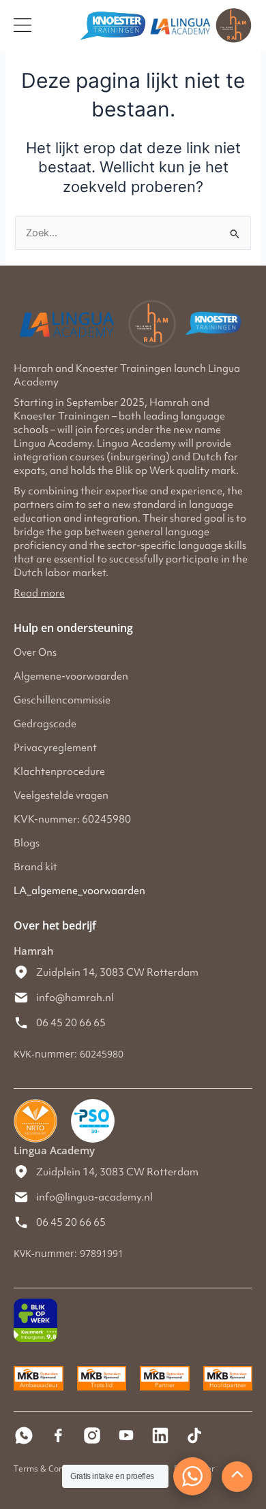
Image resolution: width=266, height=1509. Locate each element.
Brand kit (35, 867)
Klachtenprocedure (59, 771)
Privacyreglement (55, 747)
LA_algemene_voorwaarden (79, 891)
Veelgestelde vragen (61, 795)
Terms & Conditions (51, 1468)
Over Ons (35, 652)
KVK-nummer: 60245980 (72, 819)
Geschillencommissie (62, 700)
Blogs (27, 843)
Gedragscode (45, 724)
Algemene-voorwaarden (71, 676)
